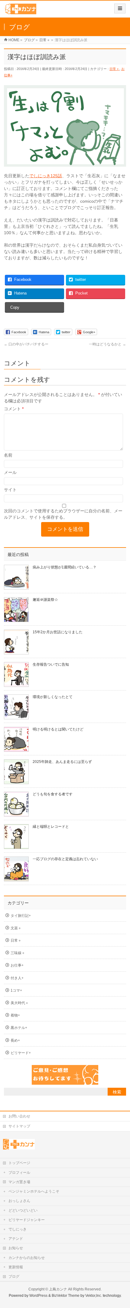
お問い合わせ (19, 1116)
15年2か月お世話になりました (58, 632)
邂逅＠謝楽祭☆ (45, 599)
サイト (10, 489)
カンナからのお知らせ (26, 1258)
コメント (14, 408)
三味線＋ (18, 953)
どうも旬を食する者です (53, 794)
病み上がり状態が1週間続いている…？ (64, 567)
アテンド (15, 1238)
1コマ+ (16, 990)
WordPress (38, 1295)
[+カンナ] (20, 11)
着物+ (15, 1015)
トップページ (19, 1163)
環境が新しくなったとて (53, 697)
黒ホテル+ (19, 1028)
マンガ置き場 (19, 1182)
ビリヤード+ (21, 1053)
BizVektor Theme (66, 1295)
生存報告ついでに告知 (51, 664)
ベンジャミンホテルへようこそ (33, 1191)
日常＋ (114, 69)
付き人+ (17, 978)
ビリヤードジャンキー (26, 1220)
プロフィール (19, 1172)
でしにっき (17, 1229)
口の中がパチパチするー (26, 344)
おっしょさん (19, 1201)
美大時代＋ (20, 1003)
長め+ (15, 1040)
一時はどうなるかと (107, 344)
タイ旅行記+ (21, 916)
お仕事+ (17, 965)
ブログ (13, 1276)
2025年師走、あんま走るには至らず (62, 762)
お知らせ (15, 1248)
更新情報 (15, 1267)
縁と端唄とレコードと (51, 826)
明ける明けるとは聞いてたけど (58, 729)
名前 (8, 455)
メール (10, 472)
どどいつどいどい (22, 1210)
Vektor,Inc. (93, 1295)
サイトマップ (19, 1126)
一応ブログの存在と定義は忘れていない (65, 859)
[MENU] (119, 8)
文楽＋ (16, 928)
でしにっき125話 (45, 175)
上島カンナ (58, 1289)
